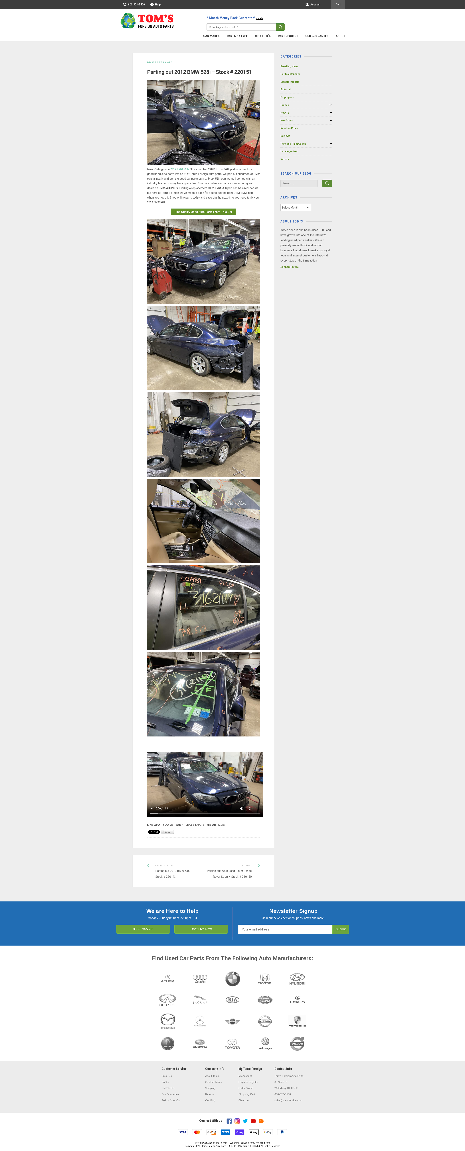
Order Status (245, 1088)
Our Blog (210, 1100)
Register (253, 1082)
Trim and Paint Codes (293, 143)
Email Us (167, 1075)
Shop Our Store (289, 267)
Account (315, 4)
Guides (284, 105)
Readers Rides (289, 128)
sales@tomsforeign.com (288, 1100)
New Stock (286, 120)
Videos (284, 159)
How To (284, 112)
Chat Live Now (201, 929)
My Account (245, 1075)
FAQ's (165, 1082)
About (340, 36)
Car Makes (211, 36)
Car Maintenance (290, 74)
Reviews (285, 135)
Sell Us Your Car (171, 1100)
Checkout (243, 1100)
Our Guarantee (316, 36)
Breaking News (289, 66)
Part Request (288, 36)
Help (158, 4)
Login (241, 1082)
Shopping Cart (246, 1094)
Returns (209, 1094)
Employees (287, 97)
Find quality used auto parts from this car (203, 212)
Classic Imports (289, 81)
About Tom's (212, 1075)
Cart (338, 4)
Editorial (285, 89)
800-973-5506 (136, 4)
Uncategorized (289, 151)
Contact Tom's (213, 1082)
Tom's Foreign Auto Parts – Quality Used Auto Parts (147, 22)
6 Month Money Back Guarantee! (235, 18)
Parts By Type (237, 36)
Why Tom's (263, 36)
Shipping (210, 1088)
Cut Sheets (168, 1088)
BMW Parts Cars (160, 62)
